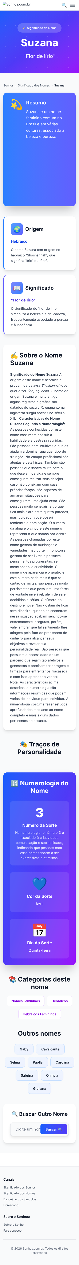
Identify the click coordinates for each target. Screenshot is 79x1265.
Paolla (38, 1062)
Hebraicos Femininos (39, 1014)
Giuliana (39, 1088)
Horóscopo (10, 1205)
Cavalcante (50, 1049)
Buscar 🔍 (54, 1129)
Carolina (62, 1062)
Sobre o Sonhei (13, 1224)
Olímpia (52, 1075)
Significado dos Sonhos (19, 1187)
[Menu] (72, 5)
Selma (15, 1062)
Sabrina (27, 1075)
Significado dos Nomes (34, 85)
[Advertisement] (39, 169)
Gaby (24, 1049)
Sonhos (8, 85)
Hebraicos (59, 1001)
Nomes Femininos (25, 1001)
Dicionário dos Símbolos (19, 1199)
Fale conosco (12, 1230)
